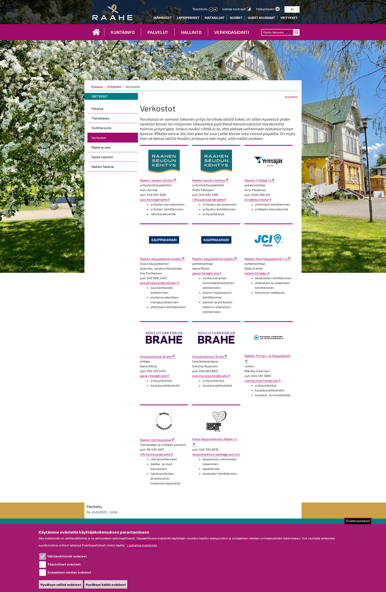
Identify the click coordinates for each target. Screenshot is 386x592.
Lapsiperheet (188, 17)
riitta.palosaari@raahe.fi (209, 199)
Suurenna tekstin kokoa (215, 9)
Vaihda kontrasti (234, 9)
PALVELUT (157, 32)
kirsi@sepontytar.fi (257, 199)
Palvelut (97, 108)
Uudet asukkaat (261, 17)
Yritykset (289, 17)
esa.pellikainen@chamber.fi (159, 283)
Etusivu (96, 32)
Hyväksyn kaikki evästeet (106, 584)
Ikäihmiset (163, 17)
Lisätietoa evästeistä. (142, 545)
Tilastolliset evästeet (64, 564)
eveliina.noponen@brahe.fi (211, 376)
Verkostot (98, 138)
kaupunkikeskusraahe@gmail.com (216, 454)
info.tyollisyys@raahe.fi (156, 454)
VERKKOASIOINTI (231, 32)
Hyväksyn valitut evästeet (60, 584)
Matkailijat (215, 17)
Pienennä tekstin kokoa (211, 9)
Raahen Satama (102, 166)
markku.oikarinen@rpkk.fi (262, 380)
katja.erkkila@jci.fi (257, 273)
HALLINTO (191, 32)
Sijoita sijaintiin (102, 157)
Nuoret (236, 17)
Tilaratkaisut (100, 118)
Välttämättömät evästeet (67, 556)
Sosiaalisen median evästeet (69, 572)
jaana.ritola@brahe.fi (207, 273)
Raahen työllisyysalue (155, 440)
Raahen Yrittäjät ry (257, 180)
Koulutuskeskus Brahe (156, 356)
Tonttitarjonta (101, 128)
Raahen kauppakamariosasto (160, 259)
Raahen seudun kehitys (156, 180)
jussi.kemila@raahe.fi (155, 199)
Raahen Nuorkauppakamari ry (265, 259)
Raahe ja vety (101, 147)
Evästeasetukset (358, 521)
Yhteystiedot (265, 9)
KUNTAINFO (123, 32)
